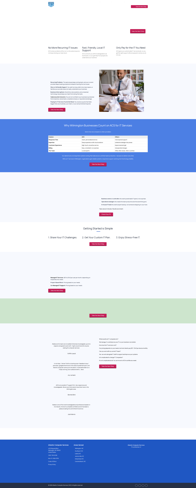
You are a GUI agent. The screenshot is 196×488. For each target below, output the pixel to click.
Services (93, 6)
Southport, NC (79, 451)
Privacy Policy (52, 464)
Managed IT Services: (57, 277)
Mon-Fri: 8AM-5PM (94, 2)
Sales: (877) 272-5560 (118, 2)
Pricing (114, 6)
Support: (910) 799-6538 (132, 2)
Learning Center (123, 6)
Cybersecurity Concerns (58, 97)
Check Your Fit (106, 214)
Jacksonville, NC (79, 456)
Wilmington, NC (79, 448)
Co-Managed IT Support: (58, 285)
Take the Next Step (141, 6)
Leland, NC (78, 453)
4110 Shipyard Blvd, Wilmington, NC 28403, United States (54, 450)
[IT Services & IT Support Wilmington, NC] (61, 4)
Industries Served (104, 6)
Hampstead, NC (79, 459)
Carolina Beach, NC (80, 461)
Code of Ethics (52, 461)
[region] (98, 142)
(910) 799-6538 (106, 2)
